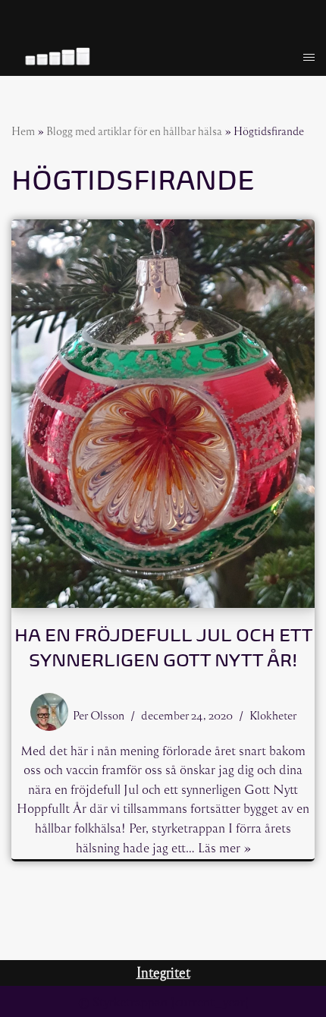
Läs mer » (224, 847)
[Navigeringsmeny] (309, 57)
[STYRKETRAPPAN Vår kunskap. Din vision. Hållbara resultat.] (56, 57)
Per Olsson (98, 715)
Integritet (163, 972)
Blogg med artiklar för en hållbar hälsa (134, 131)
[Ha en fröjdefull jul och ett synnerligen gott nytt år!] (163, 413)
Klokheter (272, 715)
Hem (23, 131)
